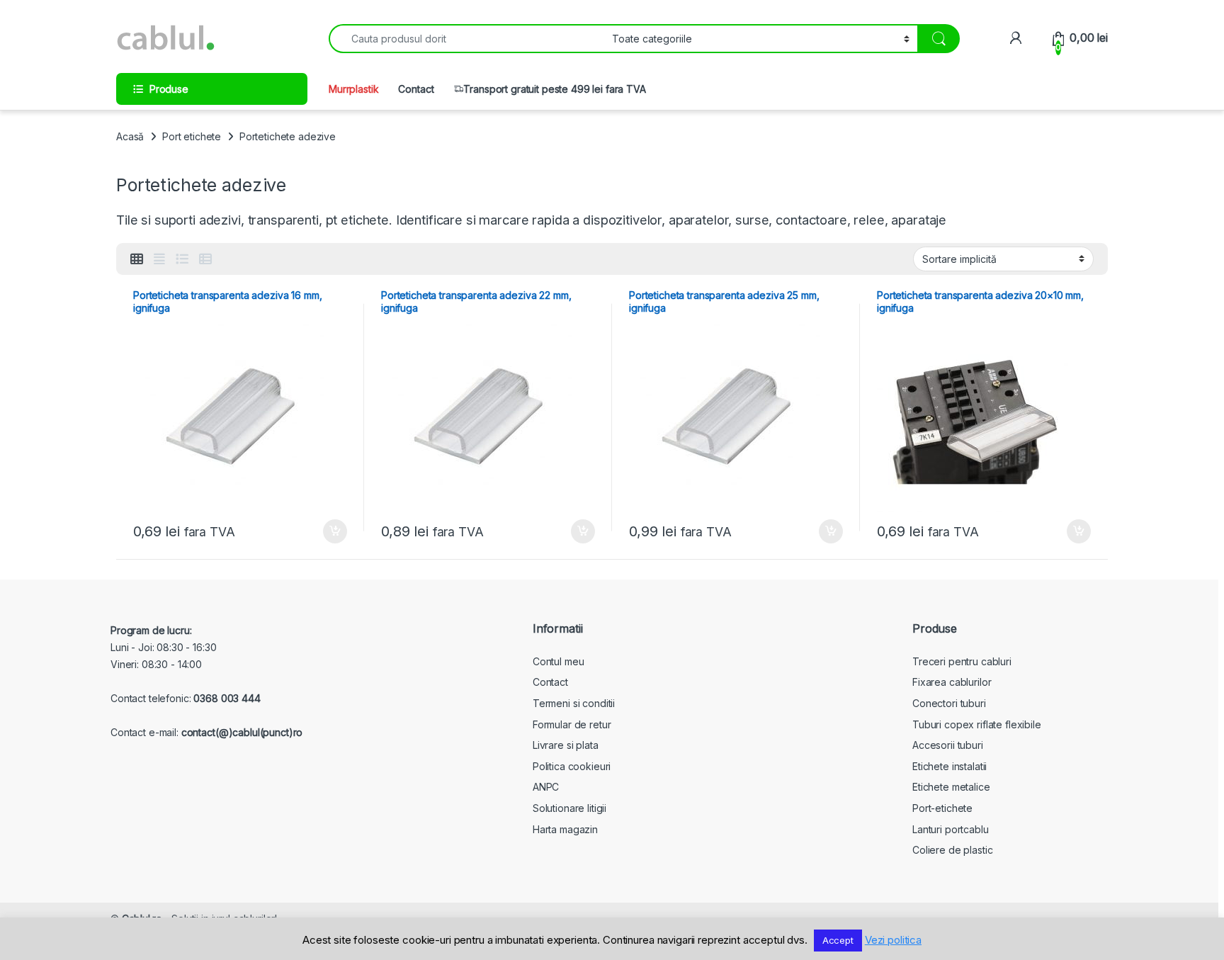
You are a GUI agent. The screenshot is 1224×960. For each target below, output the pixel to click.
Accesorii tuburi (947, 745)
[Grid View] (136, 259)
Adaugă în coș (329, 531)
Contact (416, 89)
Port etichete (191, 136)
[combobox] (466, 38)
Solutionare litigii (569, 808)
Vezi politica (893, 940)
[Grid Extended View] (159, 259)
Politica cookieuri (572, 766)
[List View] (182, 259)
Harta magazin (565, 829)
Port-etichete (942, 808)
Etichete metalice (951, 787)
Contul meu (558, 661)
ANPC (546, 787)
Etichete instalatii (949, 766)
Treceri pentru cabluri (962, 661)
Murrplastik (353, 89)
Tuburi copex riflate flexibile (976, 724)
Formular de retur (572, 724)
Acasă (130, 136)
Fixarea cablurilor (951, 682)
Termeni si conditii (574, 703)
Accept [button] (838, 940)
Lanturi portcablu (950, 829)
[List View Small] (205, 259)
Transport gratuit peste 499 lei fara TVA (554, 89)
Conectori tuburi (949, 703)
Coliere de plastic (952, 850)
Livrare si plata (566, 745)
